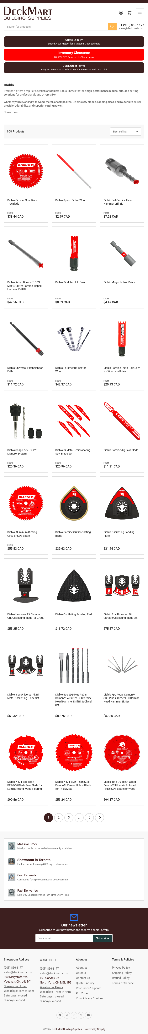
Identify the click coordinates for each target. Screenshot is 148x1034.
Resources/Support (88, 988)
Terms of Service (123, 983)
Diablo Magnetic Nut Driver (119, 282)
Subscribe (102, 938)
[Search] (112, 26)
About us (81, 967)
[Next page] (99, 818)
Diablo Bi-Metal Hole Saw (70, 282)
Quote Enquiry (85, 983)
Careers (81, 973)
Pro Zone (82, 993)
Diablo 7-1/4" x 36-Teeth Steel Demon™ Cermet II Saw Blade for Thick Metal (73, 785)
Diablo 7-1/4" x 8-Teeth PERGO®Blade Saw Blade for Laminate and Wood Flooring (24, 785)
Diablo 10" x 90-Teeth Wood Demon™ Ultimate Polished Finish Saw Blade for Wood (119, 785)
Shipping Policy (122, 973)
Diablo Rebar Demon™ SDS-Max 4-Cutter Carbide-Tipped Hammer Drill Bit (24, 286)
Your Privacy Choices (89, 998)
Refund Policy (121, 978)
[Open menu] (140, 13)
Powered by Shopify (94, 1029)
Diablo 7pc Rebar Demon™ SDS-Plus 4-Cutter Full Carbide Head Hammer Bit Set (121, 698)
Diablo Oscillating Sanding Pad (73, 614)
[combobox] (60, 27)
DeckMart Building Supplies (67, 1029)
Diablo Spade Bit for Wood (70, 200)
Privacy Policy (121, 967)
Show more (11, 112)
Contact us (83, 978)
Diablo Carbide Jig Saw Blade (120, 450)
